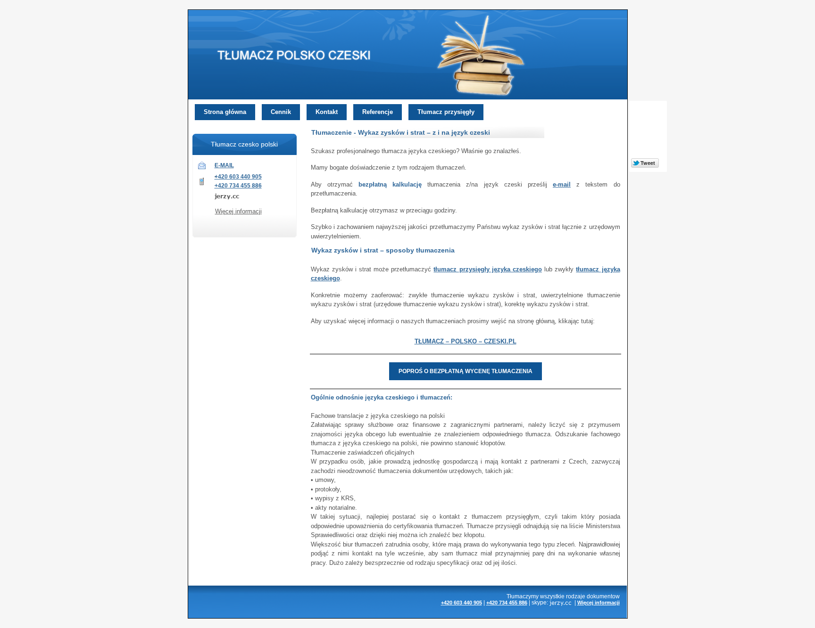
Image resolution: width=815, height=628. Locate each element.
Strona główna (225, 111)
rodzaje (575, 596)
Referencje (377, 111)
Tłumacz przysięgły (445, 111)
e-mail (562, 184)
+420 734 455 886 (238, 185)
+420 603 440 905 (238, 176)
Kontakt (327, 111)
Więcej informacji (238, 211)
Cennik (281, 111)
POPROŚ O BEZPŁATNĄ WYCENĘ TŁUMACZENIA (465, 371)
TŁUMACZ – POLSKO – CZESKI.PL (465, 341)
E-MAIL (224, 165)
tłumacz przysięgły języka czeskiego (487, 269)
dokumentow (603, 596)
